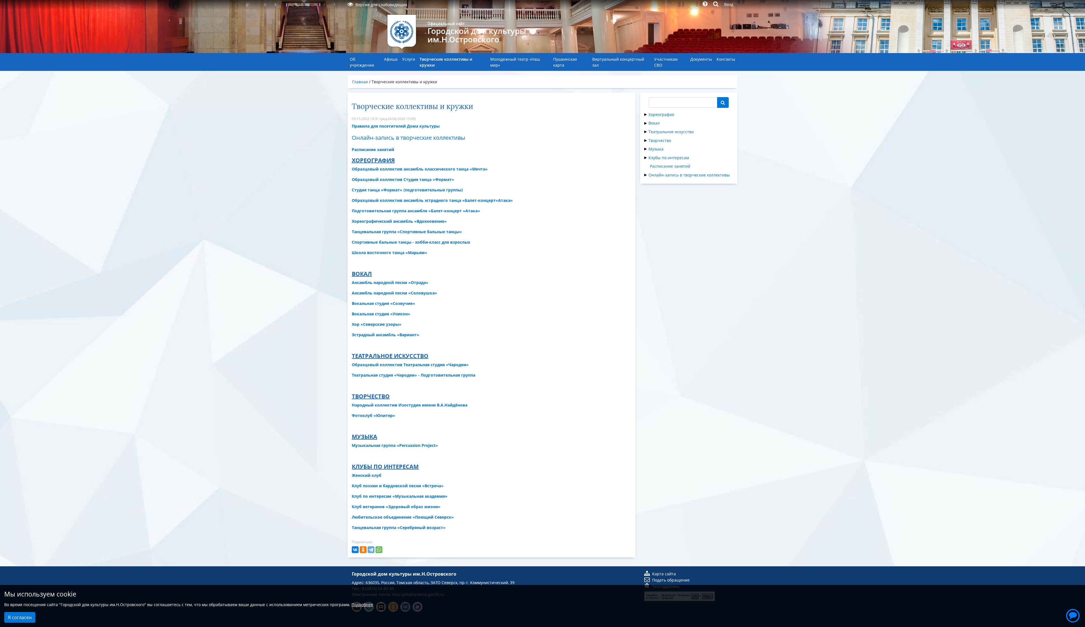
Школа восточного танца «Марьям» (389, 252)
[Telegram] (371, 549)
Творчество (659, 140)
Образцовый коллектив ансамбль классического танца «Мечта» (420, 169)
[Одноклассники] (363, 549)
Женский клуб (366, 475)
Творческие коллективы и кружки (446, 62)
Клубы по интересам (668, 157)
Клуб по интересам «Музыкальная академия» (400, 496)
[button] (1073, 615)
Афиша (391, 59)
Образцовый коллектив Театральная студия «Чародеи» (410, 364)
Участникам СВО (666, 62)
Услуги (408, 59)
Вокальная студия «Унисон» (381, 313)
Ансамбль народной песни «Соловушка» (394, 293)
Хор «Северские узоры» (377, 324)
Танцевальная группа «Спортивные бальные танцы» (407, 231)
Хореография (661, 114)
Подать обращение (671, 580)
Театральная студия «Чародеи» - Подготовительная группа (413, 375)
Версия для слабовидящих (381, 4)
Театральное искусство (671, 131)
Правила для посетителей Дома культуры (396, 126)
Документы (701, 59)
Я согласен (20, 617)
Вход (728, 4)
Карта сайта (664, 573)
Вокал (654, 123)
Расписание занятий (670, 166)
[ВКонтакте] (355, 549)
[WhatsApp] (379, 549)
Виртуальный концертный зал (618, 62)
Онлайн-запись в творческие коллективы (689, 175)
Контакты (726, 59)
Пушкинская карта (565, 62)
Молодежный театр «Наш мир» (515, 62)
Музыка (655, 149)
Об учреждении (362, 62)
